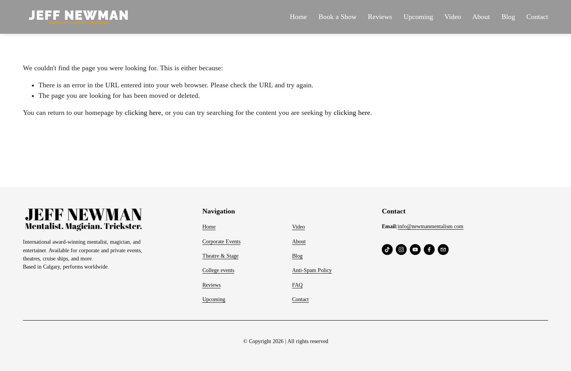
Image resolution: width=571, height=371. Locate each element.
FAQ (297, 285)
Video (452, 17)
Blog (508, 17)
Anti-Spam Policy (312, 270)
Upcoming (418, 17)
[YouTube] (415, 249)
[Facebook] (429, 249)
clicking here (143, 112)
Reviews (380, 17)
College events (218, 270)
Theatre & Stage (220, 256)
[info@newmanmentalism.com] (443, 249)
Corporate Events (221, 241)
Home (298, 17)
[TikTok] (387, 249)
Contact (537, 17)
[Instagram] (401, 249)
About (481, 17)
